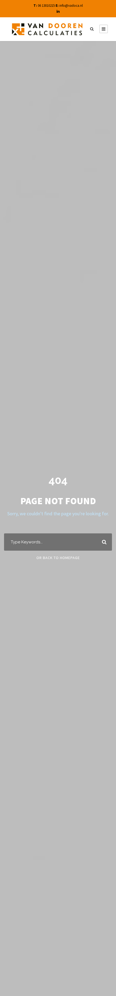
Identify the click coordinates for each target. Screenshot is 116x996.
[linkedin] (58, 11)
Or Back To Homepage (58, 557)
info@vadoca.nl (71, 5)
